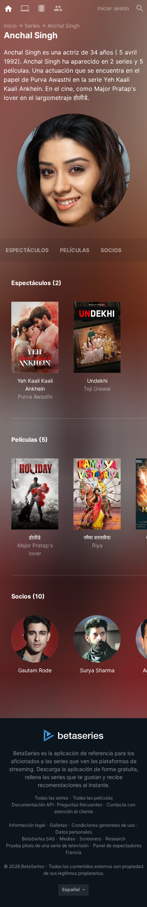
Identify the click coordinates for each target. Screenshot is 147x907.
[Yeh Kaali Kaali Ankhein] (34, 337)
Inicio (10, 25)
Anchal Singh (63, 25)
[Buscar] (140, 8)
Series (32, 25)
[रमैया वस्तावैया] (97, 494)
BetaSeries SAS (38, 839)
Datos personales (73, 832)
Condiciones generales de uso (103, 825)
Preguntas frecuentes (79, 804)
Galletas (58, 825)
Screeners (90, 839)
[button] (34, 648)
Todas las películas (93, 798)
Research (116, 839)
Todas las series (51, 798)
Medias (67, 839)
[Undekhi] (97, 337)
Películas (74, 250)
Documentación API (33, 804)
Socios (111, 250)
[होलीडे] (34, 494)
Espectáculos (27, 250)
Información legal (27, 825)
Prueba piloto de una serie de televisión (47, 845)
